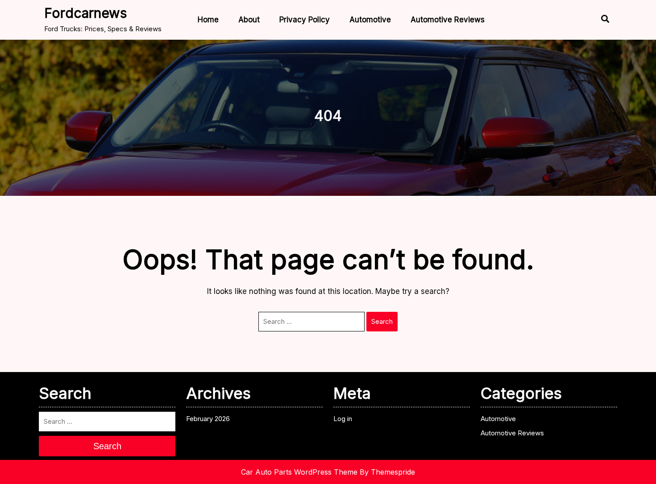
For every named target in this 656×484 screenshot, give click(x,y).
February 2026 (208, 418)
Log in (342, 418)
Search (382, 321)
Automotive (370, 19)
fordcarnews (85, 13)
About (249, 19)
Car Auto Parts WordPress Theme (299, 471)
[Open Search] (597, 19)
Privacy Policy (304, 19)
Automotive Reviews (448, 19)
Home (208, 19)
